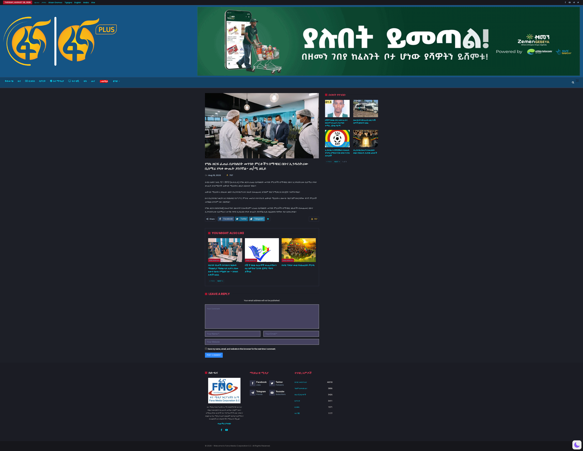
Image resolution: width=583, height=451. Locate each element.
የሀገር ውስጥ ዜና (214, 260)
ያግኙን (44, 2)
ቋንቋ (115, 81)
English (77, 2)
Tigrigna (68, 2)
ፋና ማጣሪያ (58, 81)
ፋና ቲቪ (75, 81)
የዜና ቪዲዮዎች (300, 394)
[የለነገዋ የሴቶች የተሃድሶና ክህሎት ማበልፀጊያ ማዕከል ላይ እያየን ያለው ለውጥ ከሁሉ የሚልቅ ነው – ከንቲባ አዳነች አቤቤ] (225, 250)
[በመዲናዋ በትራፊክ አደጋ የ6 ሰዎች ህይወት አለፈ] (365, 108)
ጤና (93, 81)
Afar (93, 2)
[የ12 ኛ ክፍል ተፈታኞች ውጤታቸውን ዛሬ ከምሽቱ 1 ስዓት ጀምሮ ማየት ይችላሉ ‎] (262, 250)
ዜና (19, 81)
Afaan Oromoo (55, 2)
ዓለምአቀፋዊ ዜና (301, 388)
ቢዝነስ (32, 81)
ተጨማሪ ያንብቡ (224, 423)
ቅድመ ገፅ (9, 81)
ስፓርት (42, 81)
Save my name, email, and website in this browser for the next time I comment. (242, 349)
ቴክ (85, 81)
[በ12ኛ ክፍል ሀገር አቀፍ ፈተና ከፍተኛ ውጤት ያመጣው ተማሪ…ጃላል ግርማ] (337, 108)
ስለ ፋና (36, 2)
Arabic (86, 2)
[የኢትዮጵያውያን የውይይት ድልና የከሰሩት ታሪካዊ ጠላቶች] (365, 138)
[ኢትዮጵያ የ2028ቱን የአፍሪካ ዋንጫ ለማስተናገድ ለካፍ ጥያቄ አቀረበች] (337, 138)
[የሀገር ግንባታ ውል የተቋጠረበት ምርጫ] (299, 250)
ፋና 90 (297, 413)
